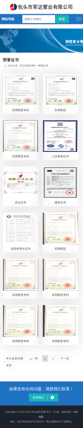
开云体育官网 (27, 65)
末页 (9, 365)
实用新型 (60, 110)
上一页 (33, 358)
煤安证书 (60, 202)
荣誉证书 (43, 65)
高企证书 (20, 202)
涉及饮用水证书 (20, 248)
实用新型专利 (20, 110)
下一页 (64, 358)
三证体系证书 (60, 156)
